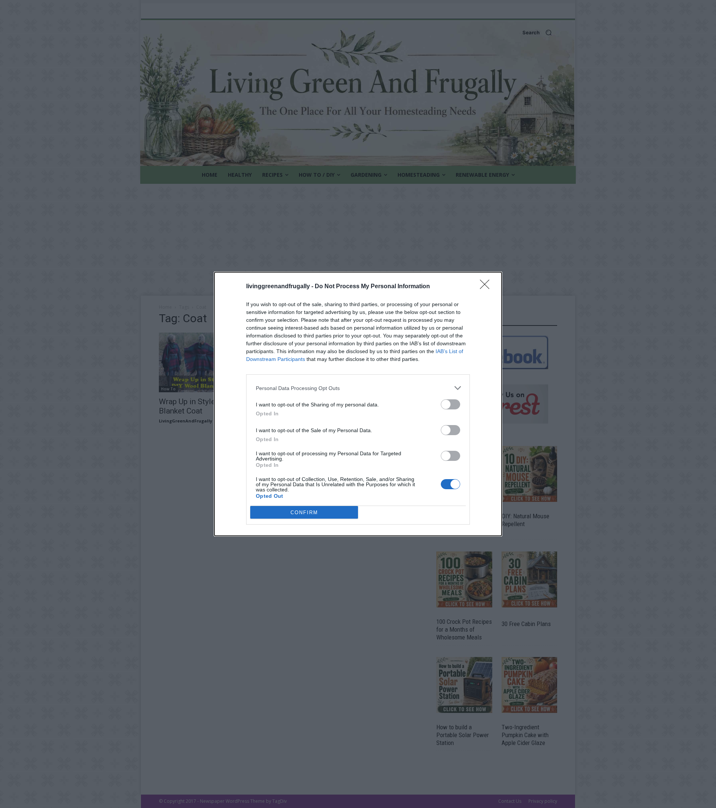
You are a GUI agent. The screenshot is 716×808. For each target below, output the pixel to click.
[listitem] (358, 388)
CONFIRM (304, 512)
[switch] (450, 404)
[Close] (487, 287)
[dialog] (358, 404)
